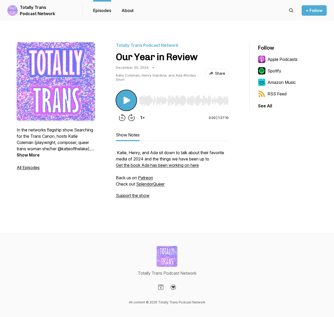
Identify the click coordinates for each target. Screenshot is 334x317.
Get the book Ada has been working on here (157, 165)
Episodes (102, 10)
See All (265, 105)
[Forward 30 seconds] (131, 117)
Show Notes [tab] (128, 134)
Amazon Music (281, 82)
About (128, 10)
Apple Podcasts (282, 59)
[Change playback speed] (142, 117)
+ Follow (314, 10)
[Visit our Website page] (160, 287)
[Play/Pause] (126, 100)
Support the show (133, 195)
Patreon (145, 177)
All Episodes (28, 167)
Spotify (274, 70)
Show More (28, 155)
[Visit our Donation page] (173, 287)
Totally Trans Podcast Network (37, 10)
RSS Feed (277, 93)
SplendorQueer (150, 184)
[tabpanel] (172, 176)
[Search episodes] (291, 10)
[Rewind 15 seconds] (122, 117)
